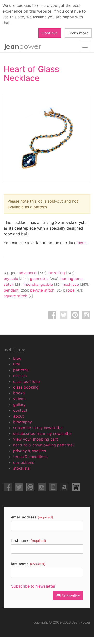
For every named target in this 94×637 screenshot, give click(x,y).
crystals (16, 278)
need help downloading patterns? (43, 445)
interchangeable (42, 284)
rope (74, 290)
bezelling (61, 272)
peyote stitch (47, 290)
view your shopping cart (35, 439)
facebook (52, 315)
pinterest (75, 315)
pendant (16, 290)
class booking (26, 387)
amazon (64, 487)
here (82, 242)
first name (28, 540)
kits (16, 364)
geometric (44, 278)
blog (17, 358)
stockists (21, 468)
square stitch (18, 295)
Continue (49, 33)
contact (20, 410)
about (18, 416)
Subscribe (70, 595)
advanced (32, 272)
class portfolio (26, 381)
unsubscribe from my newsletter (42, 433)
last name (28, 563)
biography (22, 421)
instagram (86, 315)
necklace (75, 284)
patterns (20, 369)
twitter (64, 315)
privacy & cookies (29, 450)
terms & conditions (30, 456)
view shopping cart (76, 487)
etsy (53, 487)
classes (20, 375)
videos (19, 398)
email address (32, 517)
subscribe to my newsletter (38, 427)
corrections (23, 462)
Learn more (78, 33)
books (19, 393)
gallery (19, 404)
